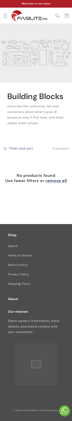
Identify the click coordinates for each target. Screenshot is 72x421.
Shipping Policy (19, 284)
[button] (5, 15)
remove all (56, 180)
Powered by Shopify (49, 410)
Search (13, 246)
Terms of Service (20, 255)
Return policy (17, 265)
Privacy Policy (18, 274)
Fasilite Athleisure (30, 410)
